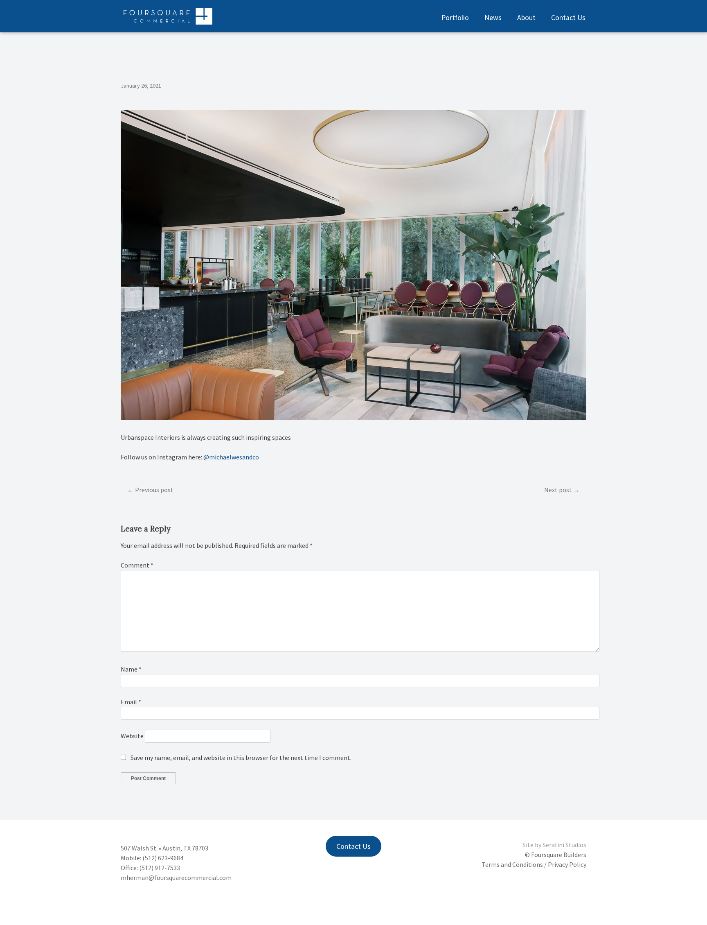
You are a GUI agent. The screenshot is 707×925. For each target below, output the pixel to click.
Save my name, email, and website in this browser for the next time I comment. (241, 757)
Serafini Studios (564, 845)
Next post (558, 490)
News (493, 17)
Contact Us (568, 17)
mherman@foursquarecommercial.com (176, 877)
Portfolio (455, 17)
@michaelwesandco (231, 457)
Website (132, 736)
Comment (137, 565)
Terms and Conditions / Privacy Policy (534, 864)
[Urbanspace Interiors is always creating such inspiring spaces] (353, 418)
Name (131, 669)
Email (131, 702)
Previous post (154, 490)
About (526, 17)
